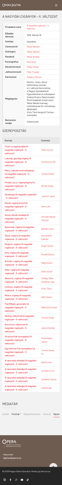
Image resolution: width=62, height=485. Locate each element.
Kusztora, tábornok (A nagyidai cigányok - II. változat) (16, 328)
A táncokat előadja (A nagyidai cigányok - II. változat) (20, 362)
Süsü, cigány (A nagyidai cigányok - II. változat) (17, 237)
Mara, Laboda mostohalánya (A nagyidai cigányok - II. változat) (19, 174)
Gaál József (47, 271)
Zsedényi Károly (48, 379)
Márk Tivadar (33, 72)
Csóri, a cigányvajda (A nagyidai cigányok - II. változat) (16, 150)
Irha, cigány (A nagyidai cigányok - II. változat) (17, 254)
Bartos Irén (46, 362)
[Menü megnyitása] (56, 5)
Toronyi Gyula (47, 317)
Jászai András (48, 327)
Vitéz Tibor (46, 288)
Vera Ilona (31, 61)
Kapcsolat (12, 456)
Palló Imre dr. (47, 149)
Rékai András (33, 56)
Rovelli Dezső (47, 254)
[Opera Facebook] (10, 479)
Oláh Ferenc (46, 297)
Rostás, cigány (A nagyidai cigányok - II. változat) (18, 263)
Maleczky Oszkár (49, 307)
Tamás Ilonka (47, 173)
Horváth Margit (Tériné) (48, 218)
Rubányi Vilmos (34, 77)
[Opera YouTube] (22, 479)
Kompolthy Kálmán (46, 237)
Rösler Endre (47, 185)
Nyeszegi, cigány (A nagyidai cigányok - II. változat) (19, 229)
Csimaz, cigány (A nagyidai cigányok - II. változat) (18, 288)
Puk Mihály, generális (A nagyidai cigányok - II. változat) (17, 307)
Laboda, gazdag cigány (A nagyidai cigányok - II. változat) (18, 162)
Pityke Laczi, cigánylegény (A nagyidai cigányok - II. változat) (20, 186)
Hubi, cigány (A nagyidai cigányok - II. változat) (17, 271)
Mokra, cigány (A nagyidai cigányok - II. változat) (18, 297)
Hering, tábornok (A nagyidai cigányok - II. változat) (19, 317)
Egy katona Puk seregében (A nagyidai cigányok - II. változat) (20, 352)
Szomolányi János (46, 340)
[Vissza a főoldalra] (11, 443)
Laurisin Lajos (48, 196)
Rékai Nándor (33, 46)
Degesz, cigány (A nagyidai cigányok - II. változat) (18, 246)
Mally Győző (46, 262)
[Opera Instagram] (4, 479)
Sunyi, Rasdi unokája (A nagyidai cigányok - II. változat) (17, 218)
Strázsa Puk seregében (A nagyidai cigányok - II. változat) (18, 340)
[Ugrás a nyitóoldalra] (11, 5)
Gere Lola (45, 206)
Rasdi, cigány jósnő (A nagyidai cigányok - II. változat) (16, 206)
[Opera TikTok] (27, 479)
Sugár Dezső (47, 245)
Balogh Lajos (47, 228)
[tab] (16, 413)
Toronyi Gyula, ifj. (48, 352)
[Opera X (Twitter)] (16, 479)
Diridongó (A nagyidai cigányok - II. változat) (20, 196)
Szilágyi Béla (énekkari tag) (47, 280)
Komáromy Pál (48, 161)
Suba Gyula (46, 387)
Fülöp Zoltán (33, 66)
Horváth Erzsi (48, 370)
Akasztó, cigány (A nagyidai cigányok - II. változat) (19, 280)
